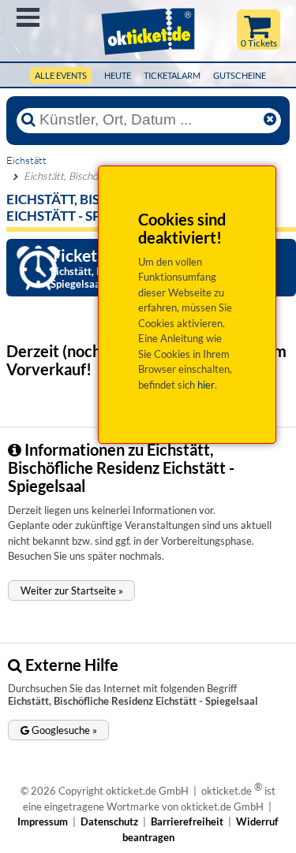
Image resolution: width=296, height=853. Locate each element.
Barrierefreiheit (187, 821)
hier (206, 384)
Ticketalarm (172, 75)
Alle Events (61, 75)
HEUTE (117, 75)
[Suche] (28, 120)
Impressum (42, 821)
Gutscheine (239, 75)
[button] (71, 590)
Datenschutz (109, 821)
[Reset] (270, 120)
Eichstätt (26, 160)
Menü (28, 17)
